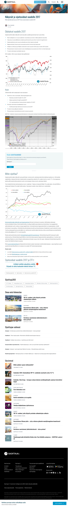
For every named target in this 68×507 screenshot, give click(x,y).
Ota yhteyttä (18, 471)
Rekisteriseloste (28, 487)
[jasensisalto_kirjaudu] (21, 267)
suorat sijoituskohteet (13, 244)
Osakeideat (6, 471)
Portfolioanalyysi (9, 286)
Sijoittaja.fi (16, 423)
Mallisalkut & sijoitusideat (42, 283)
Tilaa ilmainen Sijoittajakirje (35, 469)
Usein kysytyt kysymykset (21, 468)
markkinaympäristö (10, 273)
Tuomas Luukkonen (17, 415)
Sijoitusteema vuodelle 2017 (30, 273)
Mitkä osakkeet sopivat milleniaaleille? (23, 365)
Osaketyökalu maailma (29, 283)
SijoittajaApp (32, 471)
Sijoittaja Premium (19, 286)
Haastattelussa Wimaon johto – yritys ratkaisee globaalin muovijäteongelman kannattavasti (36, 421)
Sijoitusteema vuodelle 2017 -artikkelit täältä (22, 252)
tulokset (15, 435)
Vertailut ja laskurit (8, 469)
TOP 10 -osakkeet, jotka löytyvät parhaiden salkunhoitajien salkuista (30, 413)
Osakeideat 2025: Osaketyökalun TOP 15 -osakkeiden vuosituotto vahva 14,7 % (33, 373)
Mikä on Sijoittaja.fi (19, 469)
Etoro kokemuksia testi (19, 389)
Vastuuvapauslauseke (9, 487)
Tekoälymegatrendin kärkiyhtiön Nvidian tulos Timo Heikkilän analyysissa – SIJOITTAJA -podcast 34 (37, 438)
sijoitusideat (19, 273)
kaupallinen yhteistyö (18, 387)
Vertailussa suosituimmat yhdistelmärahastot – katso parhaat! (29, 429)
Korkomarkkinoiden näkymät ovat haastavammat (17, 222)
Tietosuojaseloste (19, 487)
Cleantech (15, 395)
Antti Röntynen (16, 375)
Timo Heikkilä (11, 25)
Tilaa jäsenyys (18, 466)
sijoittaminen (16, 403)
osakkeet (25, 295)
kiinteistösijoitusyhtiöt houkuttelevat (30, 235)
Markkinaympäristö (54, 283)
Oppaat (6, 468)
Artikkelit (6, 466)
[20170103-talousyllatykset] (28, 86)
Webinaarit (31, 468)
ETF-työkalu (8, 283)
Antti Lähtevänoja (17, 407)
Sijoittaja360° (32, 466)
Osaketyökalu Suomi (18, 283)
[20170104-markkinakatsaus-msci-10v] (28, 219)
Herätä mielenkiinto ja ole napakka (22, 397)
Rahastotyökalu (29, 286)
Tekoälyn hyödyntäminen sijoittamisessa (23, 405)
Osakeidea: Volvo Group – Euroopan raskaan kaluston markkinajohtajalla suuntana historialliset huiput (37, 380)
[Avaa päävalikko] (62, 2)
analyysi (25, 315)
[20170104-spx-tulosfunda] (31, 148)
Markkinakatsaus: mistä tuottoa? (19, 254)
